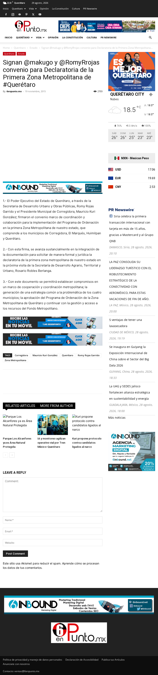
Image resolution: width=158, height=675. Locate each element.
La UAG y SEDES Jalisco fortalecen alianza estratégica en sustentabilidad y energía (129, 392)
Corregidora (21, 355)
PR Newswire (90, 8)
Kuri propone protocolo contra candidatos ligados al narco (86, 442)
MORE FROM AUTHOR (56, 406)
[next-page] (12, 455)
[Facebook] (6, 14)
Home (6, 47)
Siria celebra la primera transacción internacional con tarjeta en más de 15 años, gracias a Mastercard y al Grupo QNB (131, 228)
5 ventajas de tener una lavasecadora (125, 323)
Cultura (76, 8)
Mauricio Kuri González (45, 355)
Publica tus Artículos (113, 659)
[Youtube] (40, 14)
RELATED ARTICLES (20, 406)
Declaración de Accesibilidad (81, 659)
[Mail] (19, 14)
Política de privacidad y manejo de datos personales (32, 659)
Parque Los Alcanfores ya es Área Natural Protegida (17, 442)
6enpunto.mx (14, 91)
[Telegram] (45, 101)
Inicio (6, 8)
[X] (33, 14)
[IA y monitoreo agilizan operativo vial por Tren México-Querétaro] (52, 424)
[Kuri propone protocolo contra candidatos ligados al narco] (87, 424)
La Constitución (60, 8)
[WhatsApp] (35, 101)
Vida (31, 8)
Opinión (44, 8)
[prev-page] (5, 455)
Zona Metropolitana (15, 360)
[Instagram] (13, 14)
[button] (150, 38)
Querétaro (17, 8)
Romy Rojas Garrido (89, 355)
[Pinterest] (26, 14)
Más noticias (116, 417)
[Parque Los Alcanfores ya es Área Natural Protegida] (18, 424)
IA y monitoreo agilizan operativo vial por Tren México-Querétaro (51, 442)
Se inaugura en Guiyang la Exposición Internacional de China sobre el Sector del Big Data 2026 (129, 356)
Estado (33, 47)
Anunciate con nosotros (16, 664)
